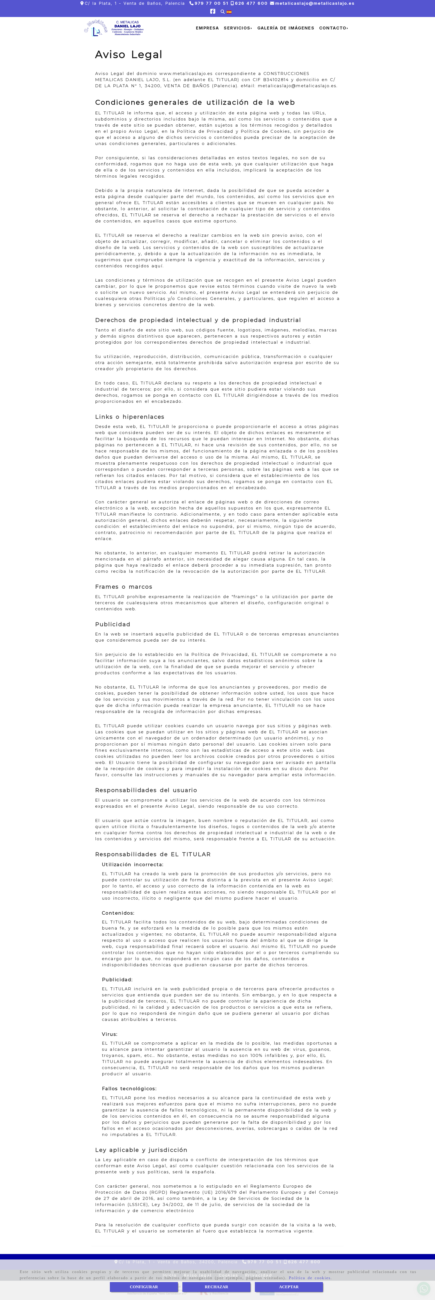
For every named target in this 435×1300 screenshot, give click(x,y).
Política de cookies (310, 1278)
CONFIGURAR (144, 1287)
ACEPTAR (289, 1287)
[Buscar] (223, 12)
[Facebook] (212, 12)
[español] (229, 11)
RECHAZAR (216, 1287)
